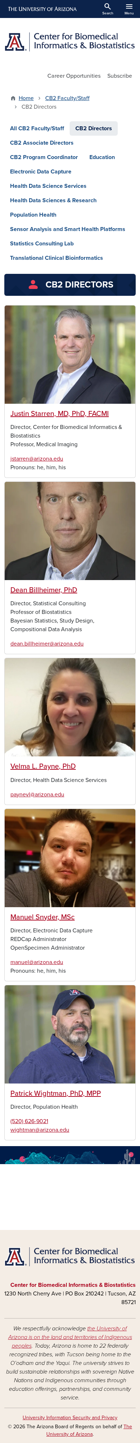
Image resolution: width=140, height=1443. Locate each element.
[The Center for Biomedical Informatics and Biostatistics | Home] (70, 41)
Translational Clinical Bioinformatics (56, 258)
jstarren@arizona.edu (36, 458)
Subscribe (119, 76)
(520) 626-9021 (29, 1121)
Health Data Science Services (48, 186)
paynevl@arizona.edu (37, 794)
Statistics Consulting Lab (42, 243)
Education (102, 157)
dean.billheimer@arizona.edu (47, 643)
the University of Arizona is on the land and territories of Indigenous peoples (70, 1337)
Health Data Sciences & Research (53, 200)
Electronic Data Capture (40, 171)
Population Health (33, 214)
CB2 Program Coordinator (44, 157)
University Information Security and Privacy (70, 1418)
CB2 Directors (93, 128)
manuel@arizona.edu (36, 962)
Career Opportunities (74, 76)
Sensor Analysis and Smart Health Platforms (67, 229)
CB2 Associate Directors (42, 142)
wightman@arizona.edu (39, 1130)
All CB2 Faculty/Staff (37, 128)
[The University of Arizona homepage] (42, 9)
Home (26, 98)
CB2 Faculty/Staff (67, 98)
